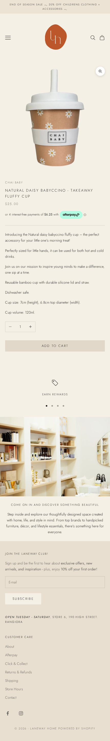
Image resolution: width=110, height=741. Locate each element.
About (9, 646)
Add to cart (55, 345)
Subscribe (23, 598)
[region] (55, 388)
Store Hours (14, 689)
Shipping (11, 680)
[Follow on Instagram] (21, 713)
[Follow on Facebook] (7, 713)
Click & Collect (16, 663)
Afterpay (11, 654)
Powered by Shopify (76, 728)
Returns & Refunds (18, 672)
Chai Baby (14, 182)
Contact (10, 697)
